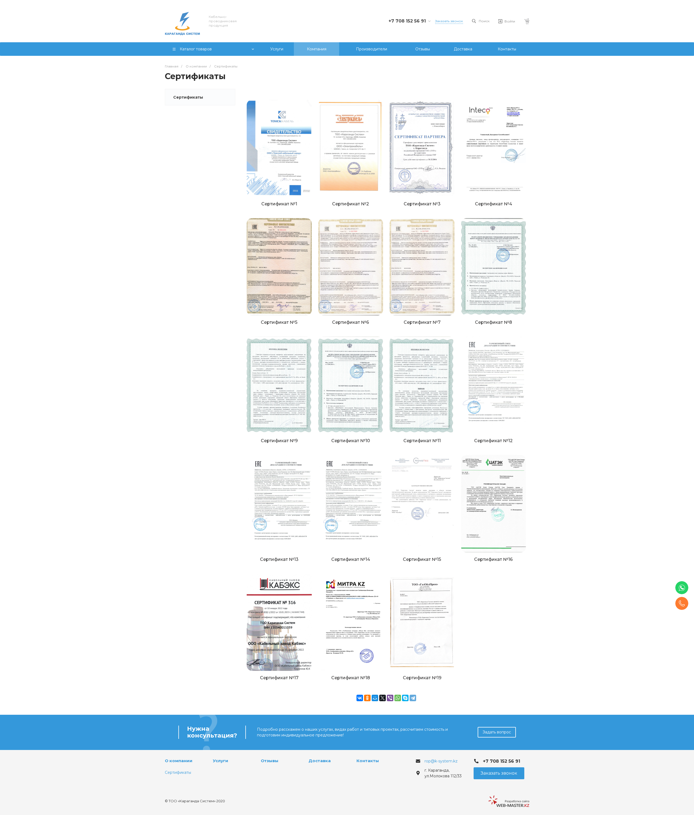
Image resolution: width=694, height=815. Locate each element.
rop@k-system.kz (441, 761)
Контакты (367, 760)
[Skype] (405, 698)
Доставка (320, 760)
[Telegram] (413, 698)
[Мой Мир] (375, 698)
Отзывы (269, 760)
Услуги (220, 760)
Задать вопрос (497, 732)
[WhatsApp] (397, 698)
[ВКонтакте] (359, 698)
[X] (382, 698)
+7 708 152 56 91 (407, 21)
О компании (178, 760)
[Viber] (390, 698)
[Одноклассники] (367, 698)
